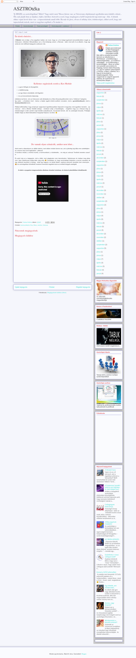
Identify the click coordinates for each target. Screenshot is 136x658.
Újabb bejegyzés (21, 287)
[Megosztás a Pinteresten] (54, 222)
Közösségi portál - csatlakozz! (60, 26)
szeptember (101, 100)
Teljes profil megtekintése (105, 83)
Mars (35, 225)
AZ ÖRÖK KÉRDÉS (112, 539)
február (99, 96)
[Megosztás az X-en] (50, 222)
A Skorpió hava (110, 470)
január (99, 125)
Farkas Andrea (113, 45)
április (99, 111)
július (98, 121)
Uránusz (45, 225)
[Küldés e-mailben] (46, 222)
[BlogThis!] (48, 222)
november (100, 194)
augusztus (100, 93)
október (99, 197)
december (100, 158)
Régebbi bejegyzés (83, 287)
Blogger (84, 654)
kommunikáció (25, 225)
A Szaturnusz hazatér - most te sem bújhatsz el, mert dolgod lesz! (113, 487)
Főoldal (17, 26)
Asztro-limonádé (28, 26)
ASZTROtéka (26, 8)
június (99, 103)
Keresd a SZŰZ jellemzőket (106, 572)
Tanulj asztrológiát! (42, 26)
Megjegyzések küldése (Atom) (56, 292)
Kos (31, 225)
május (99, 107)
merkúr (40, 225)
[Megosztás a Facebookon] (52, 222)
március (99, 114)
